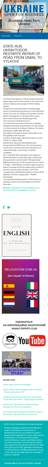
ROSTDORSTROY (10, 190)
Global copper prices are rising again (17, 385)
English (18, 36)
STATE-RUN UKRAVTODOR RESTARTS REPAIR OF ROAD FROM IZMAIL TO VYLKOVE (22, 54)
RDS (37, 188)
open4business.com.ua (14, 463)
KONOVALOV (16, 188)
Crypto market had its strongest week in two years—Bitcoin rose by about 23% (22, 391)
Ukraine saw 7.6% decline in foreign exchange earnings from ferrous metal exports (20, 405)
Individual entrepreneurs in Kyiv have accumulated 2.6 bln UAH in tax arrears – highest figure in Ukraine (23, 398)
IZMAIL (7, 188)
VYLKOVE (32, 190)
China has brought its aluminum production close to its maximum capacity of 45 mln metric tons (23, 413)
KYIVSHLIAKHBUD (28, 188)
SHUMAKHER (22, 190)
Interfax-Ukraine (33, 463)
